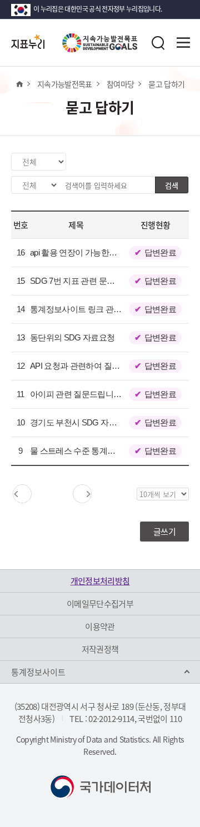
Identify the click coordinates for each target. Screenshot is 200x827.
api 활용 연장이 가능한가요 (77, 252)
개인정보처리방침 (100, 581)
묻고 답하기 (166, 83)
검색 (171, 185)
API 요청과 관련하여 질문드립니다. (91, 365)
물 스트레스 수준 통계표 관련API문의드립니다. (112, 450)
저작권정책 (100, 649)
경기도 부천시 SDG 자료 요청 (82, 422)
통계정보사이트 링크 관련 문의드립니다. (101, 309)
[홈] (19, 84)
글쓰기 (164, 531)
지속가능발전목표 (64, 83)
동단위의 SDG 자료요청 (72, 337)
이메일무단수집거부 (100, 604)
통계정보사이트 (38, 672)
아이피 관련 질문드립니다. (76, 394)
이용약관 (99, 626)
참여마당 (120, 83)
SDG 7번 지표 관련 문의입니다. (85, 280)
